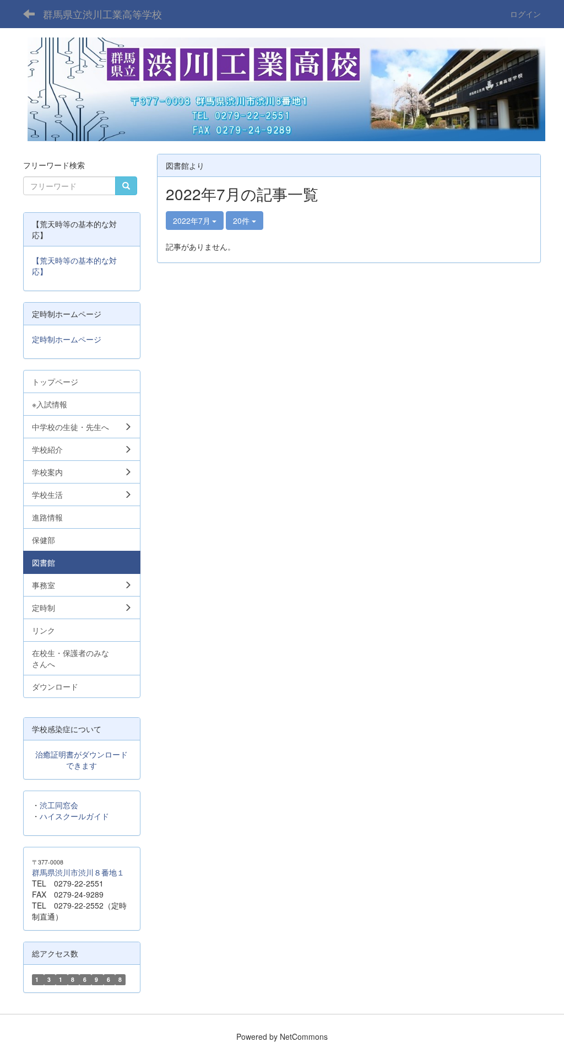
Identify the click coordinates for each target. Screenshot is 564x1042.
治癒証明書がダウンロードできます (81, 760)
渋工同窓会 (59, 804)
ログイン (525, 13)
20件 (242, 220)
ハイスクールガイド (74, 815)
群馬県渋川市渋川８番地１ (78, 872)
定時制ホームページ (66, 339)
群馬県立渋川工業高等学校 (102, 14)
